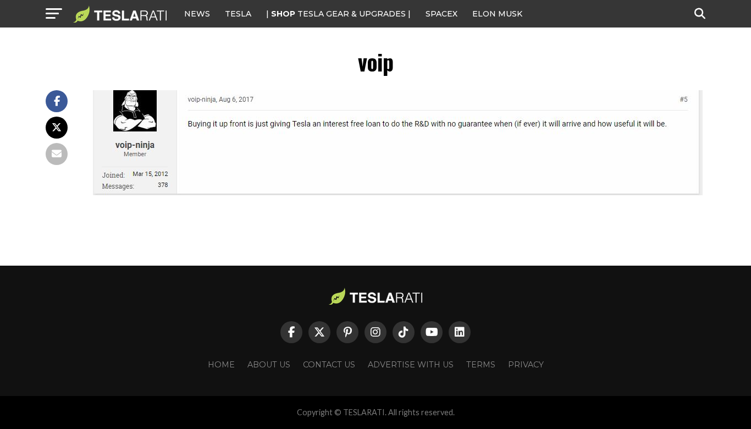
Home (221, 365)
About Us (268, 365)
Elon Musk (497, 14)
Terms (480, 365)
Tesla (238, 14)
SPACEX (441, 14)
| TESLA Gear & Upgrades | (338, 14)
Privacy (526, 365)
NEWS (197, 14)
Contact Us (329, 365)
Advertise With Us (411, 365)
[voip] (398, 192)
